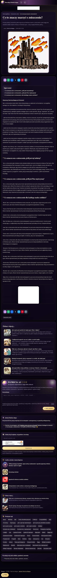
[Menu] (24, 2)
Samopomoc (36, 539)
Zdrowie (39, 548)
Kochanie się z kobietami (9, 529)
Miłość (43, 532)
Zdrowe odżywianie (18, 548)
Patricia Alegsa (10, 28)
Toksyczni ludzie (31, 542)
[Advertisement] (28, 8)
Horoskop (5, 522)
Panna (28, 535)
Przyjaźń (14, 539)
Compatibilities (43, 519)
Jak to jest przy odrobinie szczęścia (41, 522)
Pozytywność (6, 539)
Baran (4, 519)
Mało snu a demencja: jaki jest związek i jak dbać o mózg (26, 349)
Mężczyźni (37, 532)
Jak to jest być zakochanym (24, 522)
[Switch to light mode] (21, 2)
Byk (15, 519)
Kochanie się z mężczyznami (24, 529)
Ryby (30, 539)
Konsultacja (5, 392)
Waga (38, 542)
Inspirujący (13, 522)
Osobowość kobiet (7, 535)
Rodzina (24, 539)
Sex (42, 539)
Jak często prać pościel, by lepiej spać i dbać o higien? (25, 330)
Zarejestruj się (28, 448)
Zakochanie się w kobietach (23, 545)
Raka (19, 539)
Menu (4, 575)
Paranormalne (35, 535)
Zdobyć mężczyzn (7, 548)
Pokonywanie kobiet (46, 535)
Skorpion (47, 539)
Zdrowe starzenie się (30, 548)
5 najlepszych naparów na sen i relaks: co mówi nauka (26, 339)
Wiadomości (6, 545)
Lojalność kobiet (17, 532)
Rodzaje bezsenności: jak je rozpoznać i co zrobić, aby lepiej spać (28, 358)
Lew (10, 532)
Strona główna (6, 14)
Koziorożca (35, 529)
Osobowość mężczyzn (19, 535)
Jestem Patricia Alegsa (11, 417)
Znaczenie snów (15, 14)
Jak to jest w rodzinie (19, 526)
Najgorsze (49, 532)
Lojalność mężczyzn (28, 532)
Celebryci (35, 519)
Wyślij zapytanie (48, 408)
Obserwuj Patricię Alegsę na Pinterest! (13, 100)
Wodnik (13, 545)
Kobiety (40, 526)
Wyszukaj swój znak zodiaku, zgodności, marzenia (16, 558)
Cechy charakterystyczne (24, 519)
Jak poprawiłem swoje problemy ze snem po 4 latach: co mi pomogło (29, 368)
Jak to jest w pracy (7, 526)
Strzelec (5, 542)
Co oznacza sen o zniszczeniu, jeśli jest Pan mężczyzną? (20, 93)
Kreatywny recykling (46, 529)
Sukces (10, 542)
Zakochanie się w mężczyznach (40, 545)
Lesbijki (5, 532)
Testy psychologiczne (20, 542)
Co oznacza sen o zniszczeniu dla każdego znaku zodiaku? (21, 95)
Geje (50, 519)
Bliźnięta (10, 519)
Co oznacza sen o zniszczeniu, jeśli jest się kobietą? (19, 90)
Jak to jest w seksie (31, 526)
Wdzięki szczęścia (46, 542)
